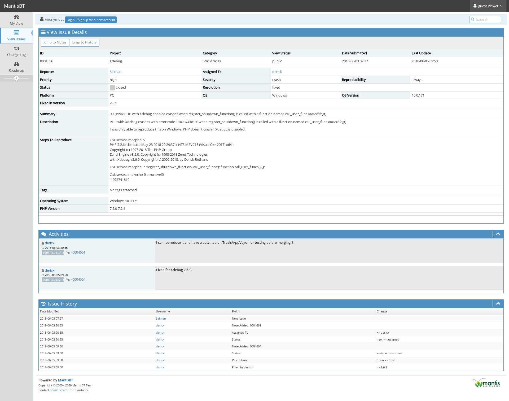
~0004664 (78, 279)
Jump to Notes (54, 42)
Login (70, 20)
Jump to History (84, 42)
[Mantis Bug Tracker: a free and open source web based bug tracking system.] (486, 382)
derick (277, 71)
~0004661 (78, 252)
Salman (115, 71)
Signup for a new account (96, 20)
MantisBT (65, 380)
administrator (59, 390)
